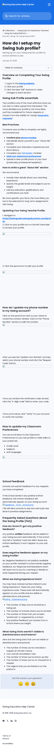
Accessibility (8, 743)
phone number (29, 137)
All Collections (9, 30)
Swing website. (27, 83)
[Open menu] (49, 4)
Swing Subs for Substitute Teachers (33, 30)
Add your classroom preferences (23, 156)
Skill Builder (27, 153)
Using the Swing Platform (15, 33)
